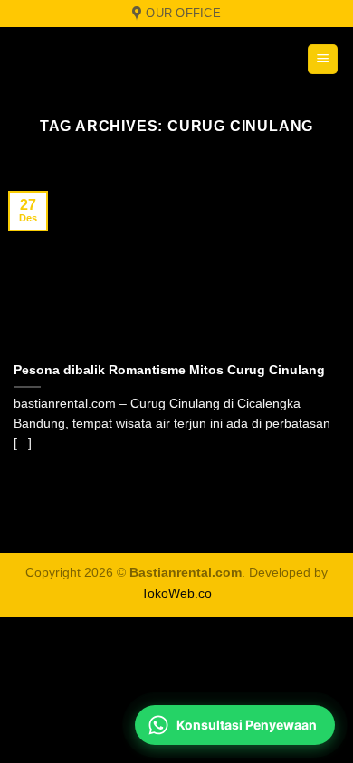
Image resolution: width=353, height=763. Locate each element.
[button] (323, 59)
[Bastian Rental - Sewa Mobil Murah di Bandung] (127, 58)
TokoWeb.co (176, 593)
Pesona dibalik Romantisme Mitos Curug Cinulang (169, 370)
